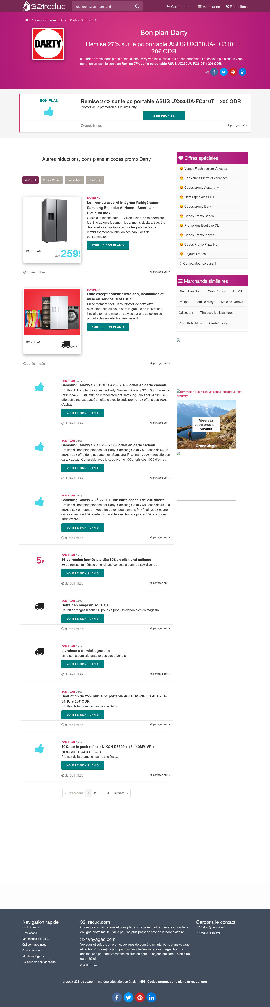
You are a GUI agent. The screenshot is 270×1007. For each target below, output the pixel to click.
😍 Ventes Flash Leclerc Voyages (203, 168)
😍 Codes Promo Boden (197, 216)
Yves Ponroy (217, 291)
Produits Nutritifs (190, 323)
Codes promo (181, 6)
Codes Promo (51, 180)
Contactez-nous (32, 950)
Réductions (238, 6)
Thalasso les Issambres (216, 312)
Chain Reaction (190, 291)
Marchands (210, 6)
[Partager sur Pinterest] (233, 72)
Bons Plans (74, 180)
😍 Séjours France (193, 254)
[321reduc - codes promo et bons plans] (140, 998)
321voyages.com (98, 938)
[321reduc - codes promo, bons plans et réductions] (151, 998)
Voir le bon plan (107, 245)
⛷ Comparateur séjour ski (198, 263)
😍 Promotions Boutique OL (199, 225)
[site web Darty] (48, 44)
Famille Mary (205, 302)
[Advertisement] (59, 837)
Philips (183, 302)
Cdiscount (186, 312)
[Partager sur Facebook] (214, 72)
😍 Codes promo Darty (196, 206)
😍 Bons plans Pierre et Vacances (204, 178)
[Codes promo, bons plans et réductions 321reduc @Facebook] (117, 998)
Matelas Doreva (232, 302)
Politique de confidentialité (39, 962)
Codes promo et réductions (49, 20)
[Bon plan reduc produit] (164, 48)
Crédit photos (88, 965)
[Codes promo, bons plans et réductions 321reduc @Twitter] (129, 998)
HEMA (237, 291)
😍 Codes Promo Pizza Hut (199, 244)
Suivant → (121, 793)
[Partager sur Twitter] (224, 72)
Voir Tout (30, 180)
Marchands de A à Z (35, 938)
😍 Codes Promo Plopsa (197, 235)
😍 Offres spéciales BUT (197, 197)
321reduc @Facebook (210, 927)
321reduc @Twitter (208, 933)
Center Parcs (218, 323)
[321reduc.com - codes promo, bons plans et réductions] (44, 5)
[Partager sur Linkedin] (243, 72)
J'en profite (164, 116)
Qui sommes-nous (34, 944)
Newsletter (95, 180)
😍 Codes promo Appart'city (199, 187)
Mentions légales (33, 956)
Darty (73, 20)
